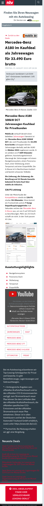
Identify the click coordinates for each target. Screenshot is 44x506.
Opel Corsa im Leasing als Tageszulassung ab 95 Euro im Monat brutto (19, 478)
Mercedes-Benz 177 (16, 344)
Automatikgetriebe (16, 326)
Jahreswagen (18, 136)
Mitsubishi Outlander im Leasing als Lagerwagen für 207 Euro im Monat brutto (18, 464)
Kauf (27, 332)
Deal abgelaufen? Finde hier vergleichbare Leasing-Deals (22, 493)
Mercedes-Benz (14, 338)
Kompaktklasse (11, 197)
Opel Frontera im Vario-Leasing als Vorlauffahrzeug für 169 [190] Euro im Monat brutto (19, 448)
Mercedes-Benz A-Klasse (18, 349)
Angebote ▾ (6, 25)
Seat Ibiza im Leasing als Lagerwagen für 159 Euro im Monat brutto (20, 471)
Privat (26, 355)
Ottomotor (12, 355)
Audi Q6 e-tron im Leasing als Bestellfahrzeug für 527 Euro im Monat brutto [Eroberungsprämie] (20, 456)
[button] (9, 2)
